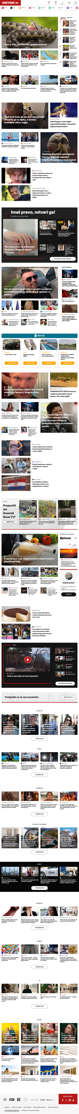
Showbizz (23, 7)
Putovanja (43, 7)
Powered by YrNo (73, 547)
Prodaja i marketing (16, 1107)
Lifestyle (33, 7)
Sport (14, 7)
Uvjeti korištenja (27, 1107)
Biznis (62, 7)
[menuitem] (69, 3)
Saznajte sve (10, 521)
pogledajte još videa (65, 683)
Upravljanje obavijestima (13, 1110)
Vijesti (6, 7)
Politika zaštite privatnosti (39, 1107)
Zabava (71, 7)
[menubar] (69, 2)
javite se (68, 594)
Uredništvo (7, 1107)
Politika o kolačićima (53, 1107)
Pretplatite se (68, 697)
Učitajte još (39, 738)
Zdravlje (53, 7)
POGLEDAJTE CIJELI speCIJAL (62, 258)
